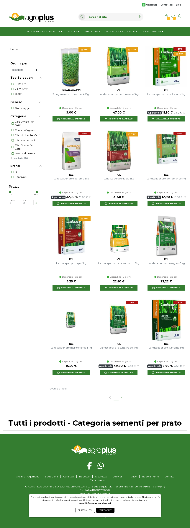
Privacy (132, 476)
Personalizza (85, 510)
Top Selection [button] (21, 77)
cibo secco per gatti (24, 147)
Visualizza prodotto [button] (168, 119)
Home (14, 49)
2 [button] (121, 397)
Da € (12, 201)
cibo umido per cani (27, 135)
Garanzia (68, 476)
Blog (178, 4)
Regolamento (150, 476)
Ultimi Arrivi (21, 88)
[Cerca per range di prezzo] (36, 203)
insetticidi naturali (25, 153)
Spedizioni (51, 476)
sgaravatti (21, 177)
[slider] (10, 192)
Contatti (169, 476)
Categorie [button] (18, 116)
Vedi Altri (21, 158)
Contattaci (166, 4)
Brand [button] (15, 166)
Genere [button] (16, 102)
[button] (127, 398)
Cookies (117, 476)
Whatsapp (152, 4)
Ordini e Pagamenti (27, 476)
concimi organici (25, 130)
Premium (20, 83)
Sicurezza (101, 476)
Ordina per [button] (19, 63)
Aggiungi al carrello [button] (73, 119)
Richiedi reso (98, 480)
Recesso (84, 476)
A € (24, 201)
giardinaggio (22, 108)
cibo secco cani (25, 140)
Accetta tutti (105, 510)
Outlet (18, 94)
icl (16, 171)
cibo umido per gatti (24, 123)
